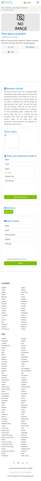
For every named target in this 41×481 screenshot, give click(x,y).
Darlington (4, 419)
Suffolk (3, 403)
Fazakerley (4, 315)
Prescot (23, 308)
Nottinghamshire (6, 423)
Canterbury (4, 375)
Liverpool (23, 391)
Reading (23, 439)
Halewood (4, 324)
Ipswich (23, 389)
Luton (22, 366)
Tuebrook (23, 317)
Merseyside (4, 414)
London (3, 426)
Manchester (8, 7)
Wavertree (24, 322)
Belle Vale (4, 297)
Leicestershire (5, 396)
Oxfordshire (24, 432)
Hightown (4, 326)
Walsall (23, 412)
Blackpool (4, 366)
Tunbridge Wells (25, 449)
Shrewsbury (24, 446)
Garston (23, 329)
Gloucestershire (25, 368)
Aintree (3, 290)
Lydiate (23, 297)
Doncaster (4, 421)
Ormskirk (23, 306)
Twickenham (4, 455)
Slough (3, 453)
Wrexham (23, 451)
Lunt (22, 294)
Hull (22, 373)
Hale (2, 322)
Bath (2, 352)
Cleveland (4, 371)
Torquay (23, 377)
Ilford (22, 343)
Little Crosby (24, 292)
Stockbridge (24, 313)
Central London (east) (7, 437)
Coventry (3, 343)
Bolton (23, 403)
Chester (3, 410)
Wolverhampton (25, 387)
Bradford (3, 368)
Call (12, 47)
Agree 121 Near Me (17, 259)
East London (4, 428)
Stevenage (24, 423)
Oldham (23, 396)
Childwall (3, 301)
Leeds (22, 414)
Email (12, 52)
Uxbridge (23, 338)
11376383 (29, 468)
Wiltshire (3, 359)
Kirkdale (23, 290)
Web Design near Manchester (20, 7)
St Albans (4, 338)
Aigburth (3, 287)
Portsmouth (24, 437)
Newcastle (24, 416)
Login (28, 2)
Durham (3, 416)
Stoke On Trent (25, 426)
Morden (23, 348)
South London (25, 455)
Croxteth (3, 306)
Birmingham (4, 341)
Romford (23, 345)
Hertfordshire (24, 361)
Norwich (23, 430)
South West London (6, 444)
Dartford (3, 382)
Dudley (3, 348)
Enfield (3, 439)
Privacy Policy (23, 259)
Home (2, 7)
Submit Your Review (20, 197)
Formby (3, 320)
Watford (23, 341)
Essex (3, 405)
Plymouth (23, 435)
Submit (20, 263)
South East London (6, 442)
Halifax (23, 364)
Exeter (22, 354)
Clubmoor (4, 303)
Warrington (24, 405)
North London (5, 430)
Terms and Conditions (25, 472)
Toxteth (23, 315)
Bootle (3, 299)
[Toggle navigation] (38, 2)
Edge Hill (3, 310)
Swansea (23, 444)
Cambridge (4, 400)
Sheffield (23, 442)
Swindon (23, 350)
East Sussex (4, 398)
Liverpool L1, (24, 324)
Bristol (3, 354)
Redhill (23, 421)
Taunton (3, 357)
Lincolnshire (24, 375)
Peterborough (5, 387)
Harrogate (24, 359)
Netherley (23, 299)
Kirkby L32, (24, 326)
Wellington (24, 382)
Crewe (3, 412)
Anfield (3, 294)
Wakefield (23, 407)
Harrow (3, 449)
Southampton (25, 352)
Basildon (3, 407)
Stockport (23, 400)
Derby (3, 350)
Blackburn (4, 364)
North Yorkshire (5, 389)
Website (31, 47)
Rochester (4, 377)
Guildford (23, 384)
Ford (2, 317)
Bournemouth (5, 393)
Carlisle (3, 384)
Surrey (22, 453)
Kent (2, 373)
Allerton (3, 292)
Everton (3, 313)
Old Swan (23, 303)
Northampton (25, 419)
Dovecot (3, 308)
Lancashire (4, 361)
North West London (6, 435)
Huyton (23, 287)
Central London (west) (7, 446)
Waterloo (23, 320)
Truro (22, 428)
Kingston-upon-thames (7, 451)
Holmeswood (5, 329)
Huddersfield (24, 357)
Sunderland (24, 380)
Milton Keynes (5, 380)
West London (5, 432)
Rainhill (23, 310)
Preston (23, 398)
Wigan (23, 410)
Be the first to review (11, 37)
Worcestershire (5, 345)
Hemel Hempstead (26, 371)
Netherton (24, 301)
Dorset (3, 391)
